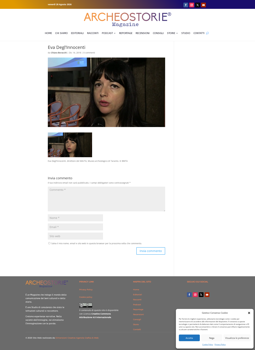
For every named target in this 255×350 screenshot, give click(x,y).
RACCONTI (93, 33)
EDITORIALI (77, 33)
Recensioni (138, 314)
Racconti (137, 299)
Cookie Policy (207, 344)
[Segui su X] (197, 5)
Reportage (138, 309)
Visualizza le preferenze (237, 337)
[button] (249, 312)
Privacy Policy (220, 344)
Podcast (137, 304)
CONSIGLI (158, 33)
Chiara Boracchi (59, 52)
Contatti (137, 329)
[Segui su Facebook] (185, 5)
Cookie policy (85, 297)
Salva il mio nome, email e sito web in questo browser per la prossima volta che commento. (96, 243)
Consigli (137, 319)
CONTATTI (199, 33)
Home (136, 289)
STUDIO (185, 33)
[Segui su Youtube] (203, 5)
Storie (136, 324)
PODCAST (107, 33)
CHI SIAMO (61, 33)
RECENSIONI (143, 33)
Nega (211, 337)
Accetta (189, 337)
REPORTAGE (125, 33)
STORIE (171, 33)
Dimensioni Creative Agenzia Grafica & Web (77, 338)
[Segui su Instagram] (191, 5)
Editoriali (137, 294)
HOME (48, 33)
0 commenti (89, 52)
